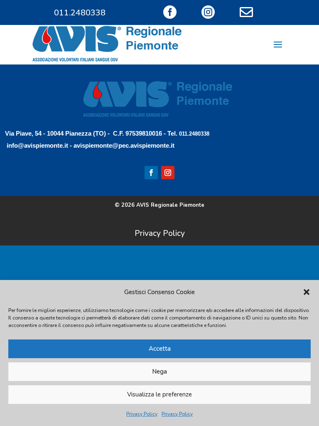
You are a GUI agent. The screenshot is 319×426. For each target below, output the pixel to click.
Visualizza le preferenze (159, 394)
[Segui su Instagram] (167, 172)
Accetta (160, 348)
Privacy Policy (141, 414)
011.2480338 (80, 12)
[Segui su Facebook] (151, 172)
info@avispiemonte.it (37, 145)
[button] (306, 292)
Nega (159, 371)
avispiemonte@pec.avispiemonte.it (124, 145)
